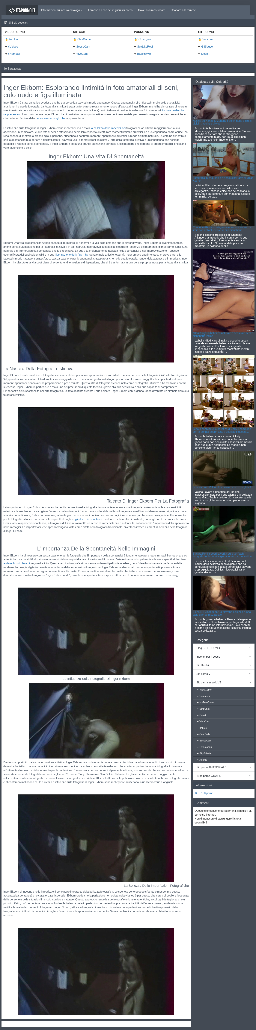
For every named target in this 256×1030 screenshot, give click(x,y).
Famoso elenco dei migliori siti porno (110, 10)
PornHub (13, 39)
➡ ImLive (202, 727)
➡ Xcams (202, 759)
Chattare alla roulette (183, 10)
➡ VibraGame (204, 689)
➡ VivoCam (203, 721)
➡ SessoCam (204, 740)
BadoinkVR (144, 53)
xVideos (13, 46)
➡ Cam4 (201, 715)
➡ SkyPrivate (204, 753)
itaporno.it (25, 10)
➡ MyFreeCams (205, 702)
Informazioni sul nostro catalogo (61, 10)
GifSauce (207, 46)
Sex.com (207, 39)
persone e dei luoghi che (50, 118)
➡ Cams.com (204, 696)
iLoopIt (205, 53)
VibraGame (84, 39)
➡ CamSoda (203, 734)
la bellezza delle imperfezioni (108, 128)
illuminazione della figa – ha (71, 254)
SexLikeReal (145, 46)
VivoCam (82, 53)
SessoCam (83, 46)
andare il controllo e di (16, 563)
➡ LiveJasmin (204, 747)
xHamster (14, 53)
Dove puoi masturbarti (151, 10)
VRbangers (144, 39)
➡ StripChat (203, 708)
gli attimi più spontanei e (89, 519)
